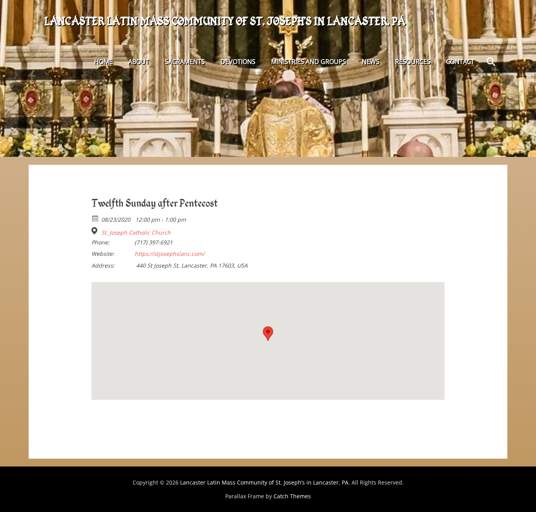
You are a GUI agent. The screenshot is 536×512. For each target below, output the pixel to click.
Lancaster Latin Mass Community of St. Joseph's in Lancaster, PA (224, 21)
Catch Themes (292, 496)
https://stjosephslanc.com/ (169, 253)
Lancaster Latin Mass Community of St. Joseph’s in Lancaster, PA (264, 482)
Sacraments (185, 61)
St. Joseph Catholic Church (136, 232)
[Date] (95, 218)
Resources (412, 61)
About (138, 61)
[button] (268, 333)
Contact (460, 61)
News (370, 61)
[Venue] (95, 231)
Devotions (238, 61)
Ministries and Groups (308, 61)
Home (103, 61)
